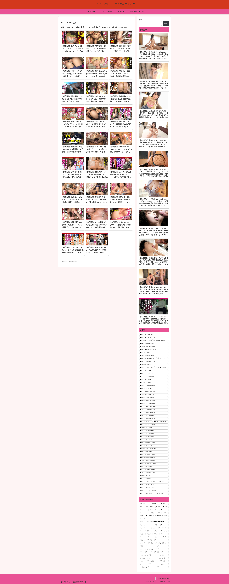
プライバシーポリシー (162, 578)
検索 (140, 20)
